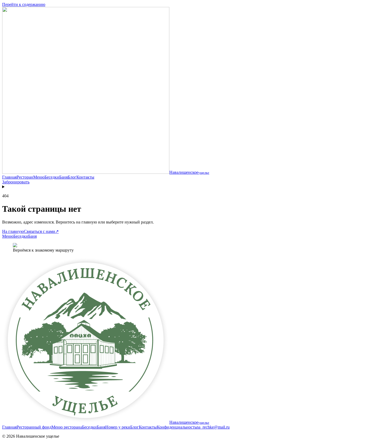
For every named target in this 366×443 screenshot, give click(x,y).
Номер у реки (117, 427)
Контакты (85, 177)
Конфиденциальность (176, 427)
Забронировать (15, 182)
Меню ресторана (66, 427)
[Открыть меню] (183, 186)
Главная (9, 177)
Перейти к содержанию (23, 4)
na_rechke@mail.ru (213, 427)
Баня (63, 177)
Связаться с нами (41, 231)
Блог (72, 177)
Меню (38, 177)
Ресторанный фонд (34, 427)
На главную (13, 231)
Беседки (51, 177)
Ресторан (25, 177)
